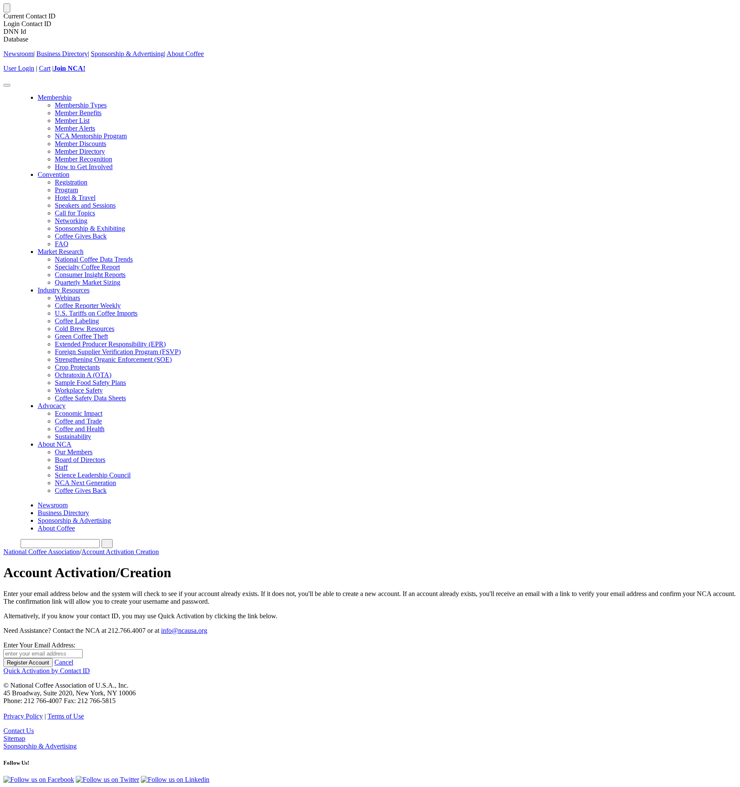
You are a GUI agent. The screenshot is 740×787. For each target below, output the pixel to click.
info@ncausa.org (184, 630)
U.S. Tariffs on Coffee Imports (96, 313)
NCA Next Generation (85, 482)
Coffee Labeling (77, 321)
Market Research (61, 251)
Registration (71, 182)
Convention (53, 174)
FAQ (62, 243)
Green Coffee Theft (81, 336)
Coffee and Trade (78, 421)
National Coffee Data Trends (94, 259)
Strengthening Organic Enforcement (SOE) (113, 359)
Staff (61, 467)
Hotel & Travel (75, 197)
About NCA (55, 444)
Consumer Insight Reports (90, 274)
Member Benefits (78, 112)
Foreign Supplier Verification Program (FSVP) (118, 351)
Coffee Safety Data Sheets (90, 398)
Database (15, 39)
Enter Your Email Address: (39, 645)
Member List (72, 120)
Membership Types (81, 105)
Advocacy (52, 405)
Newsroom (18, 53)
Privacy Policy (23, 716)
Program (66, 190)
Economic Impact (78, 413)
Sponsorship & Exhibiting (90, 228)
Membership (55, 97)
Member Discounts (80, 143)
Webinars (67, 297)
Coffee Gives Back (81, 236)
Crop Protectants (77, 367)
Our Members (73, 452)
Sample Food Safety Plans (90, 382)
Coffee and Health (79, 428)
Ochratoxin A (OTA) (83, 375)
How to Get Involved (84, 166)
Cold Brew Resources (84, 328)
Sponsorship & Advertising (127, 53)
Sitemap (14, 738)
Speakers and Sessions (85, 205)
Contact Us (18, 730)
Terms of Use (66, 716)
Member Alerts (75, 128)
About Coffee (185, 53)
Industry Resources (64, 290)
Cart (45, 68)
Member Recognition (83, 159)
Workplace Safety (79, 390)
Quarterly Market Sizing (87, 282)
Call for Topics (75, 213)
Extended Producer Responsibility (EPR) (110, 344)
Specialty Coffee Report (87, 267)
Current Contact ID (29, 16)
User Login (18, 68)
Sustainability (73, 436)
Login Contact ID (27, 23)
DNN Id (14, 31)
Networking (71, 220)
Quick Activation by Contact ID (46, 670)
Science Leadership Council (93, 475)
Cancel (63, 662)
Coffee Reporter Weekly (88, 305)
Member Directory (80, 151)
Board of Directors (80, 459)
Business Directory (62, 53)
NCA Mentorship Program (91, 136)
